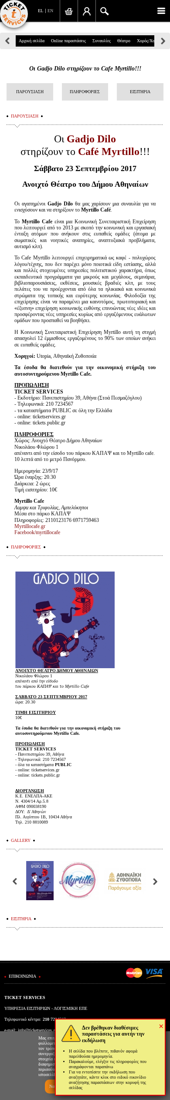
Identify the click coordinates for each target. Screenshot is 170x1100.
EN (50, 10)
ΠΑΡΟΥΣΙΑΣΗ (30, 91)
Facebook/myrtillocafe (37, 532)
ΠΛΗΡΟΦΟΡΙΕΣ (85, 91)
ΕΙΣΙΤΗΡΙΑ (140, 91)
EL (40, 10)
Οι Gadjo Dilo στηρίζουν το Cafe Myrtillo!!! (85, 68)
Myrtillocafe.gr (29, 526)
